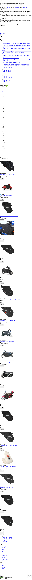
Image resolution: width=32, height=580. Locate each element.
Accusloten (7, 61)
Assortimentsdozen (5, 64)
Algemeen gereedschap (13, 64)
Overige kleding (7, 60)
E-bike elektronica (17, 55)
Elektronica (25, 42)
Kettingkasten (28, 55)
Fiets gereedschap (18, 64)
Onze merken (3, 569)
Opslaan (1, 25)
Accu (7, 42)
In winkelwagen (2, 179)
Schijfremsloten (15, 62)
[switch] (29, 576)
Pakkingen (15, 65)
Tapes (27, 65)
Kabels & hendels (5, 43)
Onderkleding (27, 59)
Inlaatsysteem (28, 42)
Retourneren (3, 557)
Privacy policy (20, 578)
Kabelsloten (26, 61)
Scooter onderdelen (4, 546)
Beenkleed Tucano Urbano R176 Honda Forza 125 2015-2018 (8, 341)
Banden (3, 565)
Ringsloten (11, 62)
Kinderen (8, 58)
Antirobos (10, 61)
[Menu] (30, 574)
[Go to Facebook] (0, 576)
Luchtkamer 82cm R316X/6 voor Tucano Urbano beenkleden (8, 466)
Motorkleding (3, 550)
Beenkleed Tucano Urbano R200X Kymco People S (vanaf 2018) (8, 445)
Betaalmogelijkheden (4, 556)
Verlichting (19, 49)
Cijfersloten (16, 61)
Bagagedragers (8, 55)
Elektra (9, 64)
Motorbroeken (8, 59)
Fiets (2, 54)
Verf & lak (29, 65)
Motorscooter (3, 50)
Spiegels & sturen (5, 52)
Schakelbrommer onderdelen (5, 548)
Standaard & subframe (6, 49)
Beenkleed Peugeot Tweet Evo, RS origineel (5, 278)
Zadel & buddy (22, 52)
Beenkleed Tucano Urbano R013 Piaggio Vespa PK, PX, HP (7, 174)
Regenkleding (24, 59)
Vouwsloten (18, 62)
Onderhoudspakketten (11, 65)
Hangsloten (19, 61)
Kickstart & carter (10, 43)
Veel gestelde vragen (4, 555)
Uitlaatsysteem (16, 49)
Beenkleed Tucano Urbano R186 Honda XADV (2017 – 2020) (8, 424)
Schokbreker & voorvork (27, 46)
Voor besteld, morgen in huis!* (7, 70)
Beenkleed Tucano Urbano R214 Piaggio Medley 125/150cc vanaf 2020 (9, 362)
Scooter (6, 58)
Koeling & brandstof (15, 43)
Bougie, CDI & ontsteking (18, 42)
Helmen (3, 57)
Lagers (21, 64)
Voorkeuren (5, 8)
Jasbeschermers (25, 55)
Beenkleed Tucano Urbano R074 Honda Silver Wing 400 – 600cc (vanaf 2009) (10, 299)
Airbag (4, 60)
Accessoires (4, 42)
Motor (2, 53)
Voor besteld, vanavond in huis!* (7, 67)
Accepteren (2, 8)
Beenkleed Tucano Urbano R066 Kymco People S (6, 487)
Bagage (30, 59)
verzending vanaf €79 (6, 80)
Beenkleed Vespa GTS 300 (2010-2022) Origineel (6, 195)
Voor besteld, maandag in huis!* (7, 79)
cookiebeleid (8, 7)
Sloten (2, 551)
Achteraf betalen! (5, 73)
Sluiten (4, 25)
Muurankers (8, 62)
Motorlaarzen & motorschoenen (18, 59)
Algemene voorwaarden (5, 559)
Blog (2, 560)
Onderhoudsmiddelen (6, 65)
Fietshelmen (21, 55)
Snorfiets (11, 58)
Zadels (21, 49)
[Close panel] (0, 34)
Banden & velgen (10, 42)
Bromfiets (3, 47)
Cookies (17, 578)
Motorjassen (5, 59)
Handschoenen (12, 59)
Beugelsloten (13, 61)
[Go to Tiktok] (3, 576)
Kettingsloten (5, 62)
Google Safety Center (24, 7)
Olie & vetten (27, 64)
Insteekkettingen (23, 61)
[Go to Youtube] (2, 576)
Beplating (13, 42)
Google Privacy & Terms (17, 7)
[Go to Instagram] (1, 576)
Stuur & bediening (11, 49)
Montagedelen (24, 64)
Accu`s (3, 564)
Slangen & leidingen (23, 65)
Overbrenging (21, 43)
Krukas (19, 43)
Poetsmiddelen (19, 65)
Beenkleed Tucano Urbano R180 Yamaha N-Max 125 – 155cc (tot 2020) (9, 216)
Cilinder (23, 42)
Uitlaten (3, 568)
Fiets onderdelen (4, 547)
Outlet (18, 58)
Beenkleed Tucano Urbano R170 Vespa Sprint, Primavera (7, 320)
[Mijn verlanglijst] (1, 32)
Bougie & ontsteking (16, 45)
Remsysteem (25, 43)
